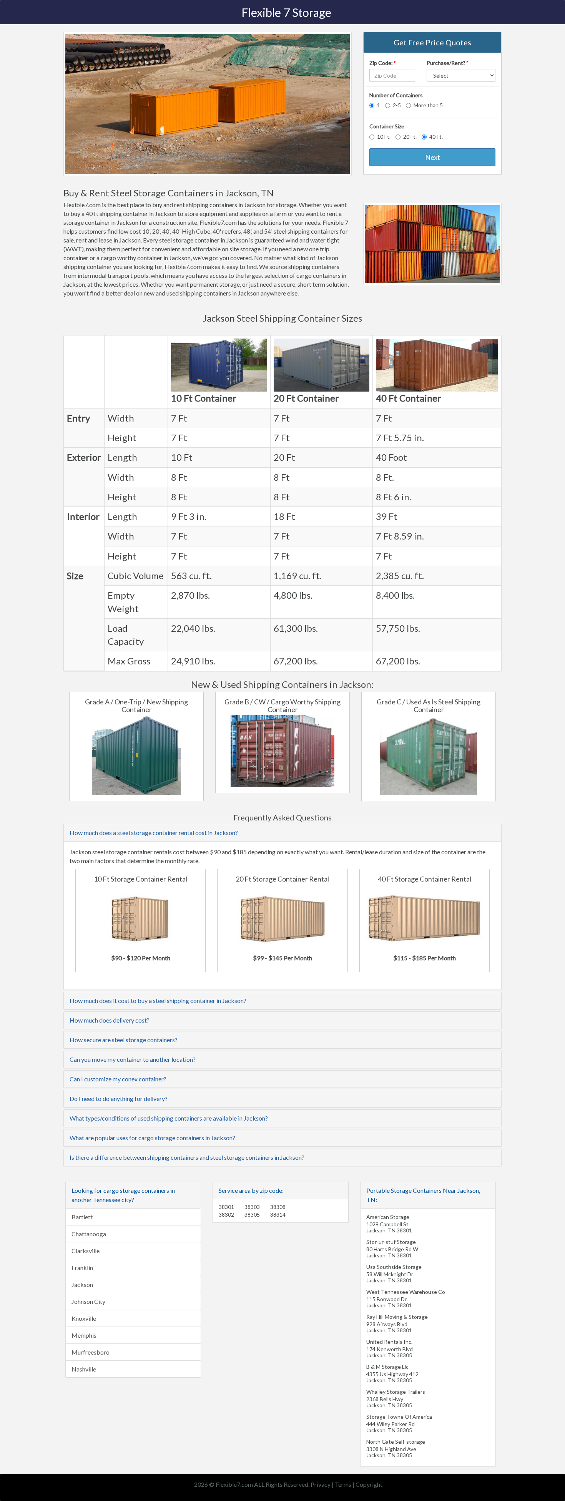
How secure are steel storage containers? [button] (124, 1039)
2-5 (397, 105)
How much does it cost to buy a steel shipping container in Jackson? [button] (158, 1000)
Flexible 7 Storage (286, 12)
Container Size (386, 126)
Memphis (83, 1335)
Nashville (83, 1369)
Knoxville (83, 1318)
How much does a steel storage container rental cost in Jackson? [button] (154, 832)
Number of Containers (396, 95)
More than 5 (428, 105)
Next (432, 157)
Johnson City (88, 1301)
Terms (343, 1484)
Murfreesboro (90, 1352)
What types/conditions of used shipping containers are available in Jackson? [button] (169, 1118)
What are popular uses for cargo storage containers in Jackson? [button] (152, 1137)
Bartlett (82, 1216)
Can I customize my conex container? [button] (118, 1079)
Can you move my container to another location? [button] (133, 1059)
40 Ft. (436, 136)
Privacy (321, 1484)
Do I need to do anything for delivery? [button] (119, 1098)
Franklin (82, 1267)
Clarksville (85, 1250)
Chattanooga (88, 1233)
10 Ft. (384, 136)
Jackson (82, 1284)
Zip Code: (382, 63)
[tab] (282, 832)
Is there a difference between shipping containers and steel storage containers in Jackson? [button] (187, 1157)
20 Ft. (410, 136)
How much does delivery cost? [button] (110, 1020)
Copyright (369, 1484)
